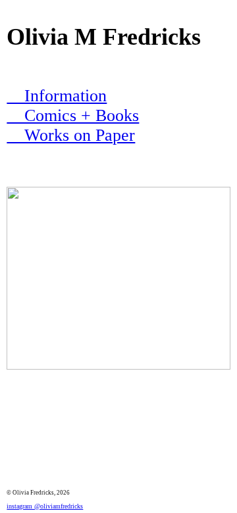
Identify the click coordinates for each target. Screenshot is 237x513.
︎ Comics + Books (73, 115)
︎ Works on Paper (71, 135)
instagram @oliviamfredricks (45, 506)
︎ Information (57, 95)
